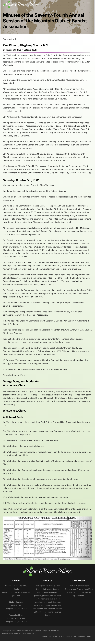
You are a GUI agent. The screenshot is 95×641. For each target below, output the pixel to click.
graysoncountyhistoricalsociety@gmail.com (16, 592)
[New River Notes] (21, 4)
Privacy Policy (58, 636)
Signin (89, 636)
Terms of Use (71, 636)
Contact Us (46, 636)
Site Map (81, 636)
